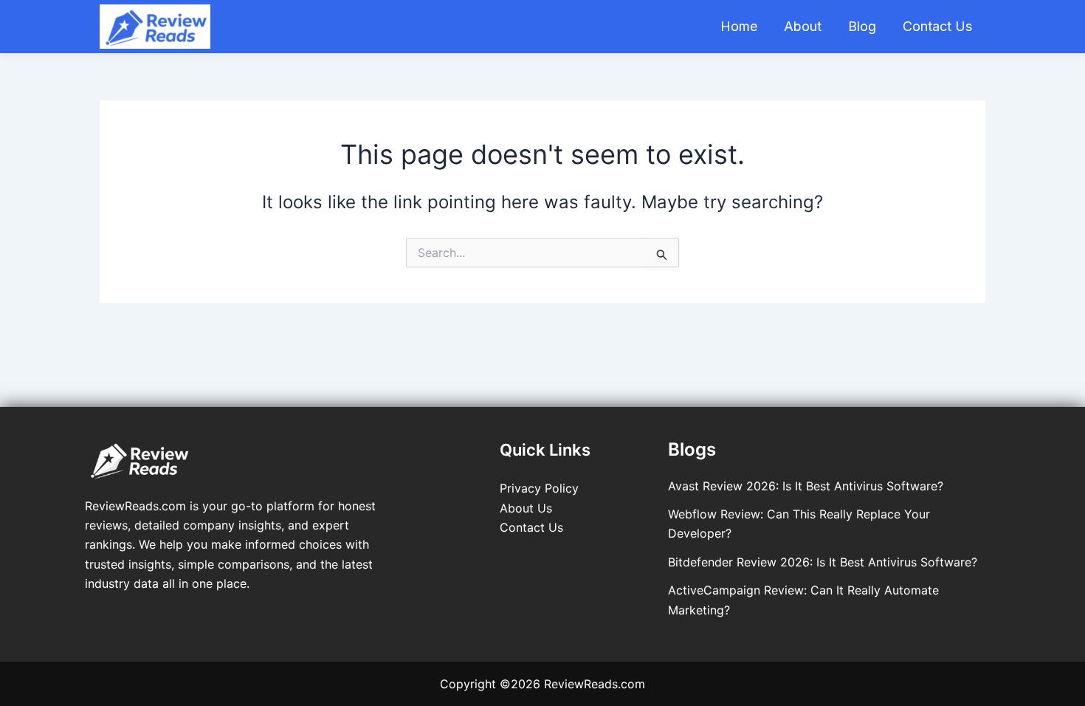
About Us (526, 508)
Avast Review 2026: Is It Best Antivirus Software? (805, 486)
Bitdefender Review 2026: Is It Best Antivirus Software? (822, 562)
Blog (862, 26)
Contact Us (937, 26)
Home (738, 26)
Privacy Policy (539, 488)
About (803, 26)
